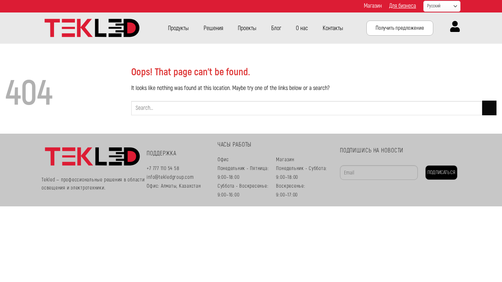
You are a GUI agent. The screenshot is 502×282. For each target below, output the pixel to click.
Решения (213, 28)
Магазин (373, 6)
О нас (302, 28)
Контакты (333, 28)
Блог (276, 28)
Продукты (178, 28)
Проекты (247, 28)
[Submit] (489, 108)
